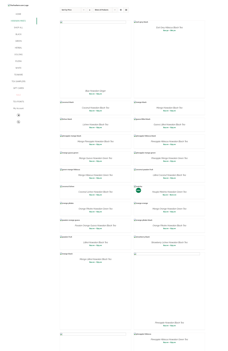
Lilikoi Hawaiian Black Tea (95, 242)
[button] (18, 122)
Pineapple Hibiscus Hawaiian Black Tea (169, 141)
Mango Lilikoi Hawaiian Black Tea (95, 259)
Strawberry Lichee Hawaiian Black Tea (169, 242)
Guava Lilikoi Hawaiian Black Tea (169, 124)
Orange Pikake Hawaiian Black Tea (169, 225)
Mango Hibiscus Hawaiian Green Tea (95, 175)
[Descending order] (89, 10)
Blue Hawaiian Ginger (95, 91)
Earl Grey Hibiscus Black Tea (169, 27)
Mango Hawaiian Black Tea (169, 108)
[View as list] (126, 10)
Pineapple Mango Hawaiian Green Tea (169, 158)
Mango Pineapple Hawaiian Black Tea (96, 141)
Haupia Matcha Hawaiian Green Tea (169, 192)
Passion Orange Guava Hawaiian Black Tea (95, 225)
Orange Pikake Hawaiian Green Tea (96, 209)
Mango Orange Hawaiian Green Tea (169, 209)
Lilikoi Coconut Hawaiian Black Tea (169, 175)
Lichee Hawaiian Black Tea (95, 124)
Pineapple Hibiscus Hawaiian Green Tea (169, 339)
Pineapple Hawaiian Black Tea (169, 322)
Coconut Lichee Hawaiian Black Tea (96, 192)
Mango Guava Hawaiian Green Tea (95, 158)
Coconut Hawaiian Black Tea (95, 108)
